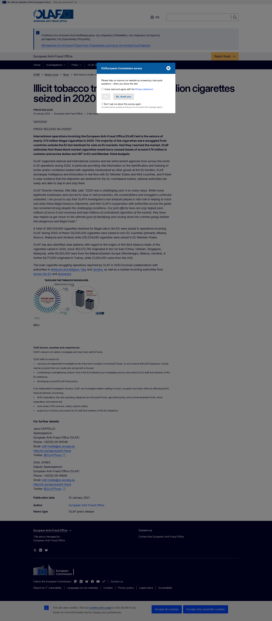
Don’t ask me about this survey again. (123, 103)
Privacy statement (144, 89)
